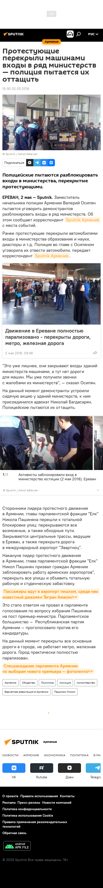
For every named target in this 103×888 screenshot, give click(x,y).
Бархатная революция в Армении (26, 691)
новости (10, 755)
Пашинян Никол (64, 691)
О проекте (10, 796)
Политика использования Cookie (27, 815)
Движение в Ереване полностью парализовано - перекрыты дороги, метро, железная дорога (48, 336)
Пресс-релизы (28, 802)
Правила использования (39, 796)
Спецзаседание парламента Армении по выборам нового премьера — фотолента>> (47, 668)
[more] (95, 352)
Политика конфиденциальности (27, 809)
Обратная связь (14, 833)
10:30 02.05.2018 (15, 88)
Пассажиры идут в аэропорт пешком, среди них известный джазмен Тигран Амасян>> (50, 594)
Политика (47, 682)
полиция (65, 682)
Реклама (9, 802)
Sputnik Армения (82, 220)
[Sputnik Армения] (14, 36)
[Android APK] (17, 846)
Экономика (54, 755)
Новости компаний (56, 802)
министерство (86, 682)
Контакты (67, 796)
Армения (10, 682)
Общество (28, 682)
